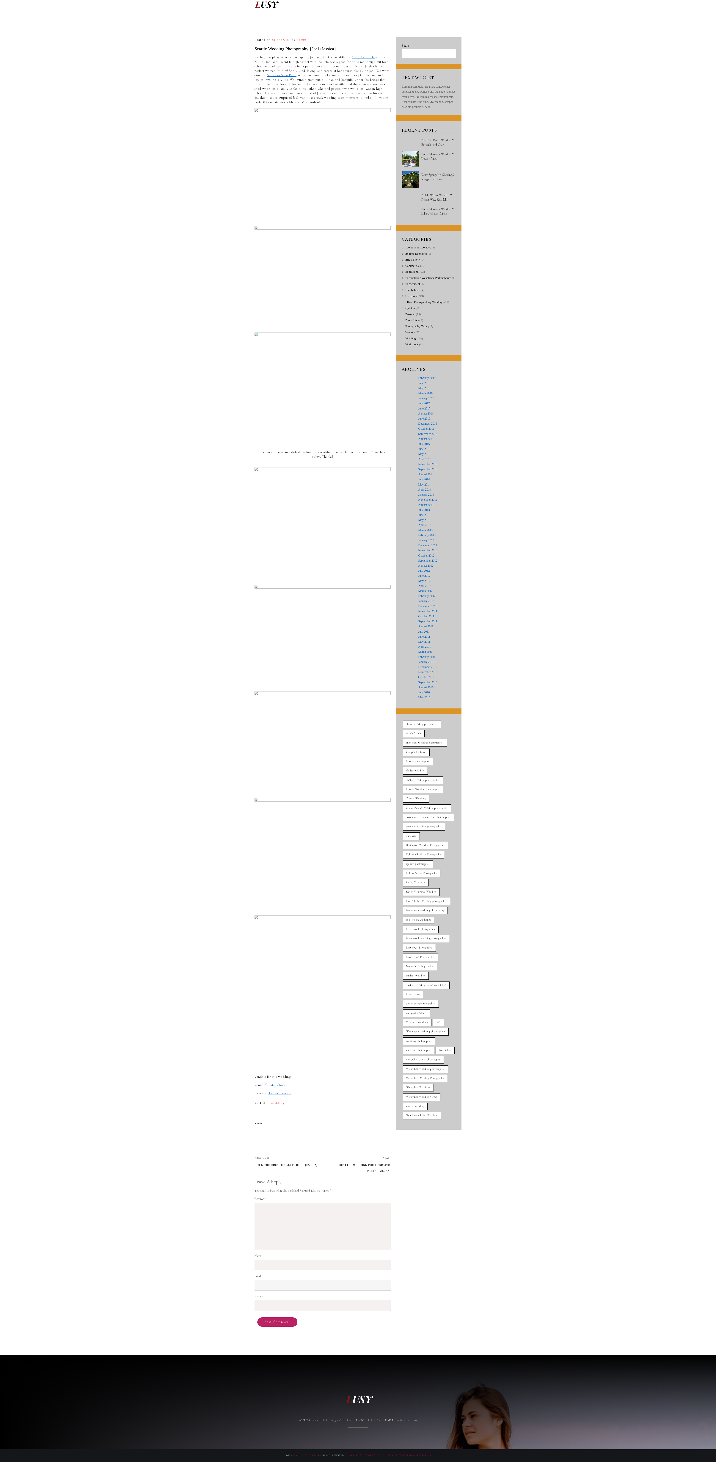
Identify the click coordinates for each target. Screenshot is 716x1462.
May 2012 (424, 580)
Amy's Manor (413, 733)
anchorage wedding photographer (425, 742)
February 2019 (427, 377)
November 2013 (427, 499)
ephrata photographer (418, 864)
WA (438, 1022)
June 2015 (424, 448)
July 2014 (424, 479)
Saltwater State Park (281, 75)
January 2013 (426, 540)
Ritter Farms (413, 994)
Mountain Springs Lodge (420, 966)
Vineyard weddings (417, 1022)
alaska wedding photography (422, 724)
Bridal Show (412, 259)
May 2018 (424, 388)
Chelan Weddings (416, 798)
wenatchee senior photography (423, 1059)
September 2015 (427, 433)
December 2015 (427, 423)
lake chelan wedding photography (425, 910)
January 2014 (426, 494)
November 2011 (427, 611)
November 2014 (427, 464)
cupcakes (411, 836)
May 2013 (424, 520)
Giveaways (411, 295)
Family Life (412, 290)
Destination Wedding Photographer (425, 845)
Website (259, 1296)
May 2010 (424, 697)
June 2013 (424, 514)
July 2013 (424, 509)
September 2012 (427, 560)
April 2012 (424, 585)
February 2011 (426, 656)
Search (406, 45)
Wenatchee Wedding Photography (425, 1078)
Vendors (410, 332)
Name (258, 1256)
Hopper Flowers (279, 1093)
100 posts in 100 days (418, 247)
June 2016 (424, 418)
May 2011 (424, 641)
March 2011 (425, 651)
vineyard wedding (416, 1013)
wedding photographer (418, 1041)
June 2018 (424, 383)
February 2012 (427, 596)
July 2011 (424, 631)
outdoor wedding (415, 975)
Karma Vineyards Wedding (421, 892)
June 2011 (424, 636)
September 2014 (427, 469)
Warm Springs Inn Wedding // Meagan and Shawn (437, 177)
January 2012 (426, 601)
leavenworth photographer (420, 929)
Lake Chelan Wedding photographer (426, 901)
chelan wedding (415, 770)
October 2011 (426, 616)
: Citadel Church (276, 1085)
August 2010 (426, 687)
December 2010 (427, 667)
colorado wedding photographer (424, 826)
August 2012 (426, 565)
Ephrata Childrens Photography (423, 854)
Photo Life (411, 320)
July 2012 (424, 570)
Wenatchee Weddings (418, 1087)
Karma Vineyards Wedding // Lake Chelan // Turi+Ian (437, 211)
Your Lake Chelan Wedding (421, 1115)
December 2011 (427, 606)
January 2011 (426, 662)
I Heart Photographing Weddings (424, 302)
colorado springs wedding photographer (428, 817)
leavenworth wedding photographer (426, 938)
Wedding (278, 1103)
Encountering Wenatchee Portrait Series (428, 277)
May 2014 (424, 484)
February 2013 (427, 535)
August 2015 (426, 438)
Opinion (410, 308)
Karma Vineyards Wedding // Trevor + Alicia (437, 156)
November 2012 (427, 550)
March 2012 (425, 591)
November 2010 (427, 672)
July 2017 (424, 403)
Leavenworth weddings (419, 947)
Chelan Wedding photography (423, 789)
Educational (412, 271)
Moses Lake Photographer (420, 957)
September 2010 (427, 682)
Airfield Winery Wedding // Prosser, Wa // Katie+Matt (436, 197)
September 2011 (427, 621)
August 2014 (426, 474)
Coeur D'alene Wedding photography (427, 808)
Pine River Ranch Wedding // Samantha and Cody (437, 142)
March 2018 (425, 393)
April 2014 (424, 489)
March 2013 (425, 530)
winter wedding (415, 1106)
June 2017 (424, 408)
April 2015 (424, 459)
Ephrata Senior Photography (421, 873)
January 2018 (426, 398)
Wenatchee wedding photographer (425, 1069)
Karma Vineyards (415, 882)
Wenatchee (445, 1050)
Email (258, 1276)
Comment (261, 1199)
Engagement (412, 283)
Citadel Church (363, 57)
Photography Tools (416, 326)
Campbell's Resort (416, 752)
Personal (410, 314)
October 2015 (426, 428)
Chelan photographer (418, 761)
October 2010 (426, 677)
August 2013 (426, 504)
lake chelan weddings (418, 919)
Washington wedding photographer (425, 1031)
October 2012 (426, 555)
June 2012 (424, 575)
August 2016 (426, 413)
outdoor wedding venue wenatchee (426, 985)
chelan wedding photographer (423, 780)
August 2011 (425, 626)
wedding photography (418, 1050)
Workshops (411, 344)
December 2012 (427, 545)
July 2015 (424, 443)
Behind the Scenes (416, 253)
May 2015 (424, 454)
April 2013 (424, 525)
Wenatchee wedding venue (421, 1097)
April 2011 (424, 646)
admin (301, 40)
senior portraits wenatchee (420, 1003)
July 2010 (424, 692)
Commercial (412, 265)
